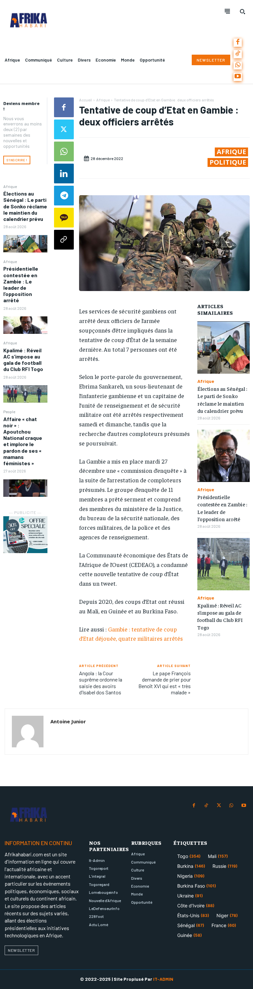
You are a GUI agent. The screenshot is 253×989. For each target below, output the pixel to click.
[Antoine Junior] (27, 731)
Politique (228, 162)
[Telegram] (64, 195)
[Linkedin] (64, 173)
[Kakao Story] (64, 217)
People (9, 411)
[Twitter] (64, 129)
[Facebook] (238, 43)
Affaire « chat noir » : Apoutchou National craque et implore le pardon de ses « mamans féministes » (22, 441)
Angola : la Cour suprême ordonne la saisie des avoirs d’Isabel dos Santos (100, 682)
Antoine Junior (68, 721)
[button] (242, 11)
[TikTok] (238, 54)
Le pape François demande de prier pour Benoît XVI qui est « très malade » (164, 682)
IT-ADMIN (163, 979)
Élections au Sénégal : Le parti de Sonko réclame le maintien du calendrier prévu (25, 206)
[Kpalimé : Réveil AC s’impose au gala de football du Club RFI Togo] (25, 394)
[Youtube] (238, 77)
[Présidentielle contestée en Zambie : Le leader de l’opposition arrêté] (25, 325)
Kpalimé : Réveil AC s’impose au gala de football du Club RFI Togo (23, 359)
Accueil (85, 99)
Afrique (10, 186)
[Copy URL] (64, 240)
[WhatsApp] (238, 66)
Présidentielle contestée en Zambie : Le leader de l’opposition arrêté (20, 284)
